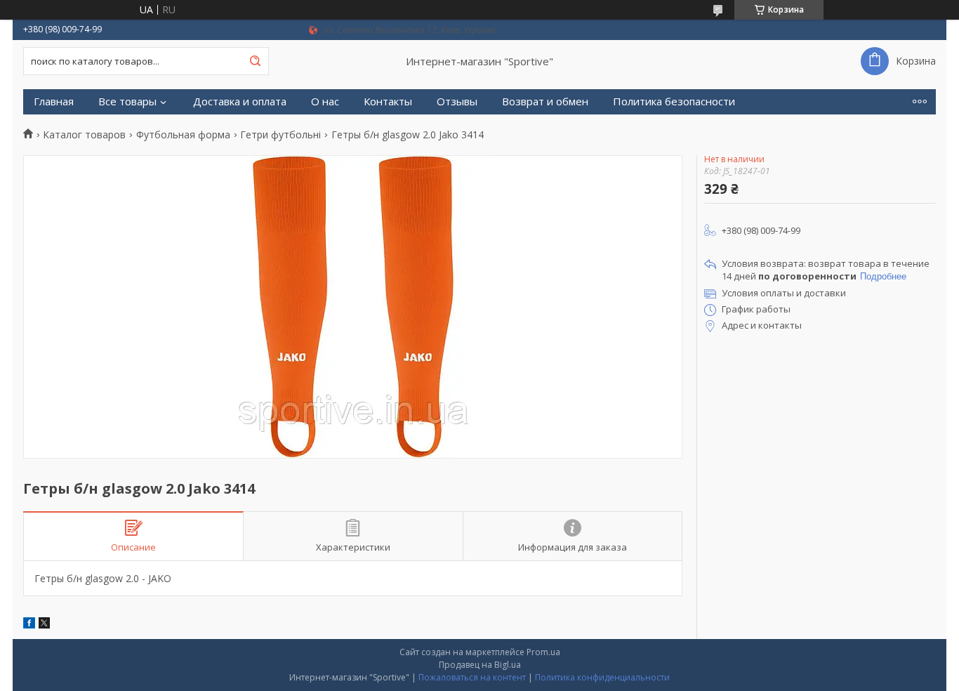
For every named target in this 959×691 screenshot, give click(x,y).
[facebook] (29, 624)
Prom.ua (543, 652)
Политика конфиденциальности (602, 677)
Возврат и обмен (545, 101)
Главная (54, 101)
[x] (44, 624)
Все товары (127, 101)
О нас (325, 101)
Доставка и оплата (239, 101)
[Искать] (255, 61)
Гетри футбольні (280, 135)
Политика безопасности (674, 101)
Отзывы (457, 101)
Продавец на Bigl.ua (480, 665)
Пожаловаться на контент (472, 677)
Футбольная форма (183, 135)
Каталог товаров (84, 135)
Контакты (388, 101)
